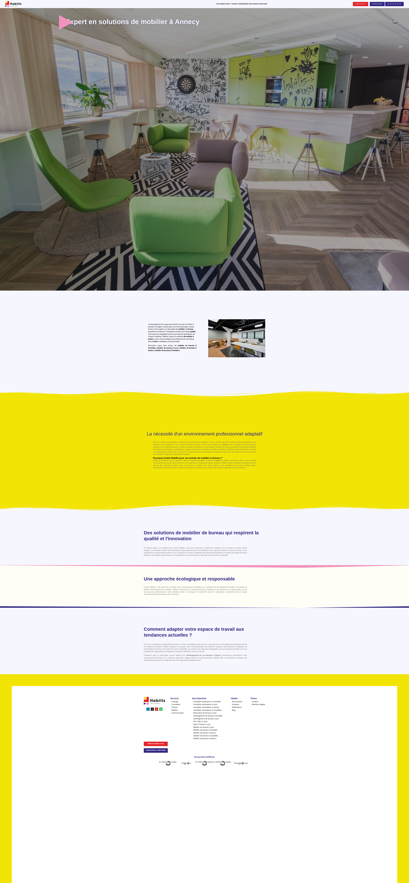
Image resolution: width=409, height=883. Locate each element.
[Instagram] (152, 709)
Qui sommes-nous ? (223, 4)
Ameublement (243, 4)
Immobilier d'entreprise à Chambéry (207, 710)
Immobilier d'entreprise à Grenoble (207, 702)
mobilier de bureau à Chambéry (167, 350)
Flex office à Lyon (200, 721)
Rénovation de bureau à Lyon (204, 713)
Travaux (234, 4)
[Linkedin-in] (148, 709)
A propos (235, 704)
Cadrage (174, 702)
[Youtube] (156, 709)
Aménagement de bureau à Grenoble (207, 716)
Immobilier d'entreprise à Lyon (205, 704)
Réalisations (254, 4)
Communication (177, 713)
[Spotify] (160, 709)
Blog (233, 710)
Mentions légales (258, 704)
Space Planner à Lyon (202, 724)
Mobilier (174, 710)
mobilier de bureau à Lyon (167, 348)
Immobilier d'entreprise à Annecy (206, 707)
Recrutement (237, 702)
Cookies (255, 702)
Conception (175, 704)
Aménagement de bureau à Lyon (206, 719)
